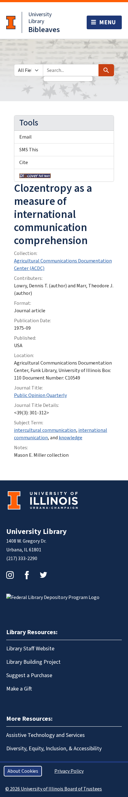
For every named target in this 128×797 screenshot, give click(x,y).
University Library (40, 18)
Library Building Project (33, 662)
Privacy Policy (69, 771)
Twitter (43, 575)
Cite (23, 162)
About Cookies (22, 771)
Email (25, 137)
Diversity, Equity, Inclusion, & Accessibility (54, 748)
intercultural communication (45, 430)
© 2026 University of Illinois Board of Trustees (53, 788)
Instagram (9, 575)
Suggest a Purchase (29, 675)
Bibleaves (44, 29)
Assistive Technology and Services (45, 735)
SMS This (28, 149)
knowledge (70, 437)
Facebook (26, 575)
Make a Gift (19, 689)
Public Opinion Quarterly (40, 395)
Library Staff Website (30, 649)
